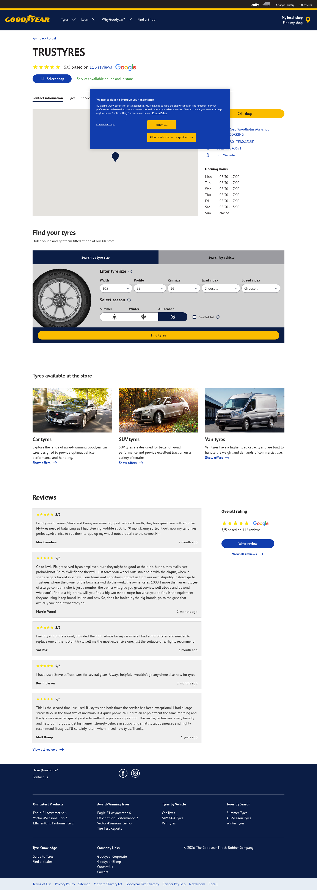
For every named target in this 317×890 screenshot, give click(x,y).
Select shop (55, 79)
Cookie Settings (105, 124)
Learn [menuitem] (85, 19)
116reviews (100, 67)
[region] (160, 119)
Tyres (72, 98)
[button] (130, 271)
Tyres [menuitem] (65, 19)
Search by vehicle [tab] (222, 257)
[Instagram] (135, 773)
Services (87, 98)
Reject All (162, 124)
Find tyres (158, 335)
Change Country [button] (285, 4)
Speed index (251, 280)
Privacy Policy (159, 113)
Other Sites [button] (306, 4)
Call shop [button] (245, 114)
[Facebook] (123, 773)
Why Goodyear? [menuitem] (113, 19)
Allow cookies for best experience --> (171, 137)
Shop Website (225, 155)
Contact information (48, 98)
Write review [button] (248, 543)
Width (104, 280)
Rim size (174, 280)
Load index (210, 280)
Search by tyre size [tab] (96, 257)
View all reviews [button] (244, 554)
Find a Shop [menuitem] (146, 19)
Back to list (47, 38)
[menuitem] (255, 4)
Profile (139, 280)
